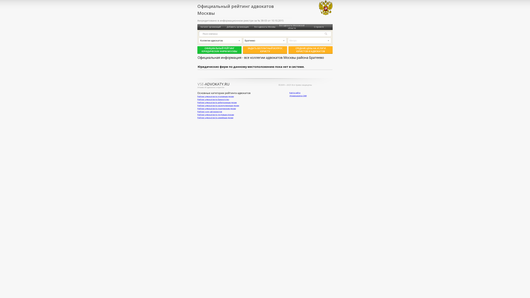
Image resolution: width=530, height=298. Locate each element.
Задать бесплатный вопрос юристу (265, 50)
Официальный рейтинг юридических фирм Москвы (219, 50)
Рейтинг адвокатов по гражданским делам (216, 108)
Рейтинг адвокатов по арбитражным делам (217, 102)
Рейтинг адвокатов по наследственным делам (218, 105)
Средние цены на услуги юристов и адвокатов (311, 50)
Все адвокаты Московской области (291, 26)
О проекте (319, 27)
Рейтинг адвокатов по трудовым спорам (215, 114)
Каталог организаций (211, 27)
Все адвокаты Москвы (264, 27)
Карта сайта (294, 92)
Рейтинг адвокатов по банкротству (213, 99)
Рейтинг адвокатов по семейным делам (215, 117)
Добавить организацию (238, 27)
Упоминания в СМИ (298, 96)
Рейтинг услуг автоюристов (209, 111)
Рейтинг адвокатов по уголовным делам (215, 96)
